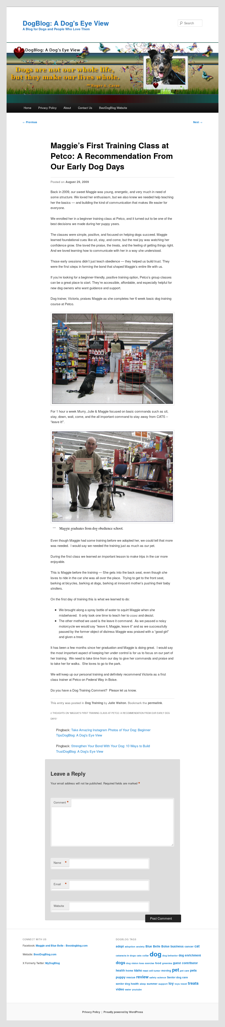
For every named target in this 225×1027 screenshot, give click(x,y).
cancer (189, 946)
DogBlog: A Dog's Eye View (66, 23)
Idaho (138, 970)
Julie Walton (117, 703)
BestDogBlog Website (113, 108)
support (163, 983)
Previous (30, 122)
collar (145, 955)
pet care (184, 970)
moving (166, 970)
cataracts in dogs (126, 955)
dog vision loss (135, 963)
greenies (167, 963)
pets (193, 970)
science (161, 977)
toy (171, 983)
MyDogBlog (52, 963)
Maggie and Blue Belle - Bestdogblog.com (62, 945)
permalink (155, 703)
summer (152, 984)
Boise (165, 946)
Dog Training (94, 703)
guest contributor (185, 963)
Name (60, 862)
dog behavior (170, 955)
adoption (130, 946)
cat (197, 946)
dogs (120, 962)
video (120, 989)
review (142, 977)
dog (155, 953)
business (177, 946)
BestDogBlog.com (45, 954)
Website (59, 906)
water (128, 989)
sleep (143, 983)
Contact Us (85, 108)
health (120, 970)
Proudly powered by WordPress (123, 1012)
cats (139, 955)
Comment (61, 802)
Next (197, 122)
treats (193, 983)
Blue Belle (152, 946)
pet (175, 969)
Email (60, 884)
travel (184, 983)
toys (177, 983)
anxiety (140, 946)
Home (27, 108)
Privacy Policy (47, 108)
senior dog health (127, 984)
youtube (137, 989)
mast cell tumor (151, 970)
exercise (149, 963)
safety (152, 977)
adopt (120, 946)
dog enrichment (190, 955)
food (158, 963)
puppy (120, 977)
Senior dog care (177, 977)
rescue (130, 977)
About (67, 108)
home (129, 970)
